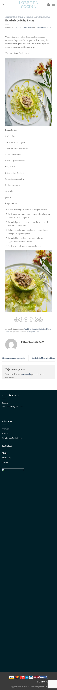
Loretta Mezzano (43, 28)
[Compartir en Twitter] (26, 319)
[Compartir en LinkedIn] (40, 319)
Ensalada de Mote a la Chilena (43, 358)
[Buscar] (3, 4)
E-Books (5, 433)
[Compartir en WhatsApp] (16, 319)
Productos (6, 428)
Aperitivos (10, 17)
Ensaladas (21, 17)
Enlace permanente (33, 331)
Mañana (5, 453)
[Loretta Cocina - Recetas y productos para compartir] (28, 4)
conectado (26, 374)
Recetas (46, 17)
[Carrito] (48, 5)
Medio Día (31, 17)
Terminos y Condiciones (11, 438)
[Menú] (53, 4)
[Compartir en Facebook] (21, 319)
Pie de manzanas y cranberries (13, 358)
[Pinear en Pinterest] (36, 319)
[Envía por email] (31, 319)
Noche (39, 17)
